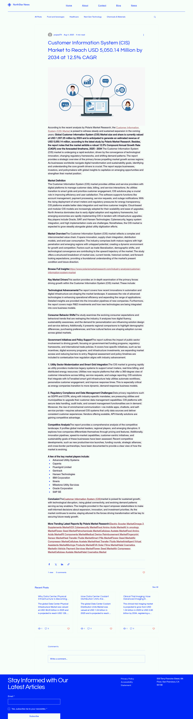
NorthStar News (21, 4)
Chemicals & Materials (116, 17)
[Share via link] (68, 564)
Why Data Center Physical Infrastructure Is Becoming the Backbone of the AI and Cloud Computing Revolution (53, 597)
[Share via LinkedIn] (62, 564)
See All (155, 587)
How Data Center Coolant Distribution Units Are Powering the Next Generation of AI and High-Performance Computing (95, 597)
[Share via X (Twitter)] (55, 564)
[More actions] (143, 34)
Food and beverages (55, 17)
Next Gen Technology (93, 17)
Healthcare (74, 17)
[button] (155, 17)
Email (11, 696)
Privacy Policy (127, 678)
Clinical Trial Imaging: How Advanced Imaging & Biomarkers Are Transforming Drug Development (139, 597)
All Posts (38, 17)
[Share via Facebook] (49, 564)
